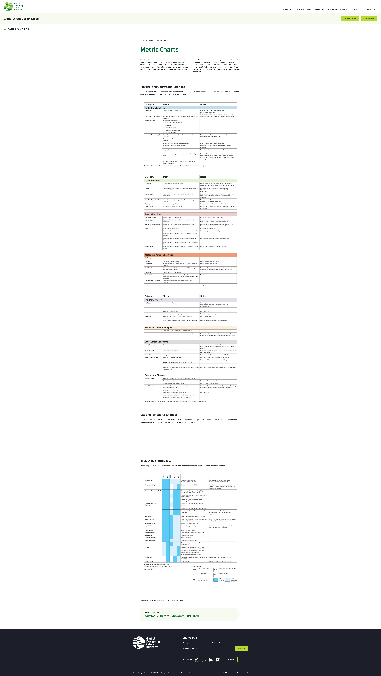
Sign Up (241, 648)
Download (349, 19)
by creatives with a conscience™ (237, 673)
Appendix (149, 41)
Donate (230, 659)
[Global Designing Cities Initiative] (13, 6)
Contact (146, 673)
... (141, 41)
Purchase (369, 19)
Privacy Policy (137, 673)
